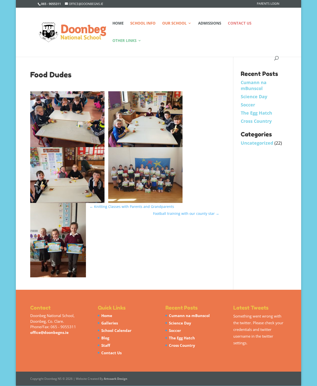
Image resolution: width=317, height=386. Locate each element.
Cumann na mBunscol (253, 85)
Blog (105, 337)
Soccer (248, 105)
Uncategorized (257, 143)
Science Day (254, 96)
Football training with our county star (186, 213)
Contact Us (239, 23)
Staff (105, 345)
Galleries (109, 323)
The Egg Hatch (256, 113)
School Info (143, 23)
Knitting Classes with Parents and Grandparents (132, 206)
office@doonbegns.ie (49, 332)
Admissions (209, 23)
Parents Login (268, 4)
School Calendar (116, 330)
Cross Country (256, 121)
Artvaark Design (115, 379)
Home (118, 23)
